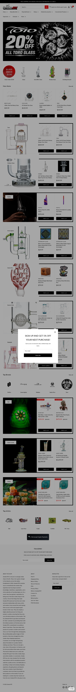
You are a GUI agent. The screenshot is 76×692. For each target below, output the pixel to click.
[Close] (55, 332)
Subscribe (38, 355)
